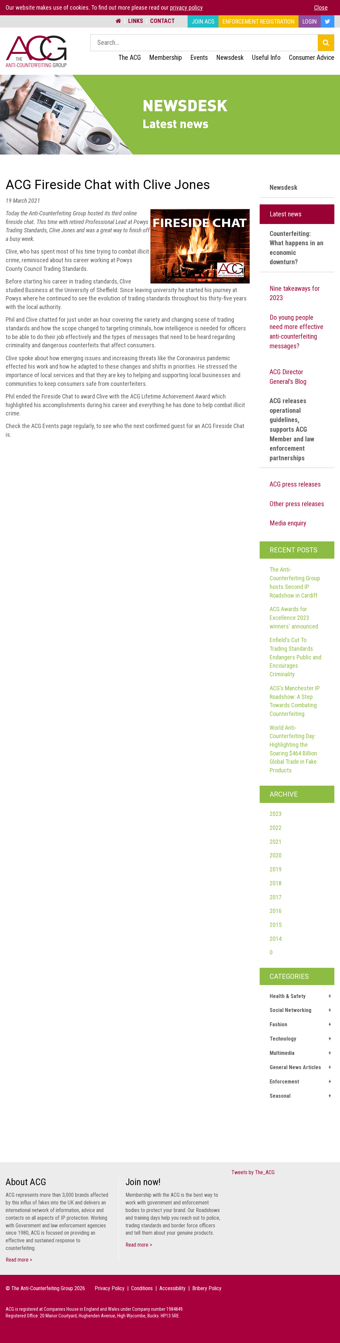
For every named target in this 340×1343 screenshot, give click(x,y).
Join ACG (203, 21)
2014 (276, 938)
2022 (276, 827)
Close (321, 7)
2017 (276, 897)
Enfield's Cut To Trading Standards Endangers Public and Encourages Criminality (295, 657)
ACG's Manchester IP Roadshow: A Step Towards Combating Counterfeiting (295, 701)
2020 (276, 855)
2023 (276, 813)
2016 (276, 910)
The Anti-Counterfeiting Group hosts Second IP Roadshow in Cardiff (295, 582)
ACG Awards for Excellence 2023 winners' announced (294, 617)
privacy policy (186, 7)
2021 (276, 841)
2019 (276, 869)
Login (309, 21)
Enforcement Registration (258, 21)
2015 (276, 924)
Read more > (19, 1260)
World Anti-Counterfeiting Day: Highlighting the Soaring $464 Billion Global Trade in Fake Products (293, 749)
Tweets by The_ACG (253, 1172)
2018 (276, 883)
